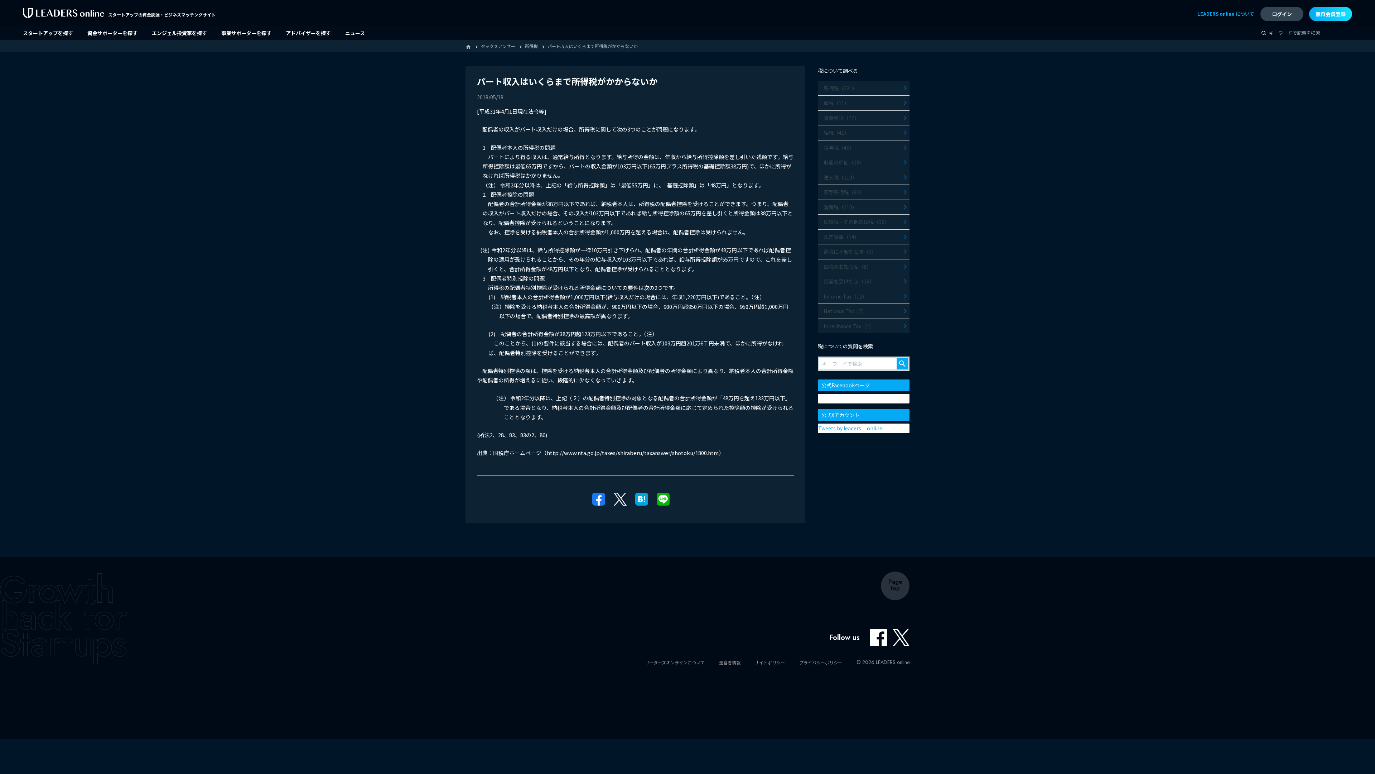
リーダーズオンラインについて (675, 662)
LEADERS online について (1225, 13)
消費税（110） (840, 207)
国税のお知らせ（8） (848, 266)
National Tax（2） (845, 311)
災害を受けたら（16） (849, 281)
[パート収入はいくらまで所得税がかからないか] (641, 498)
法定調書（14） (841, 236)
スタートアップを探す (48, 33)
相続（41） (836, 132)
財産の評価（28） (844, 162)
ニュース (355, 33)
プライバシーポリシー (820, 662)
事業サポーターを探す (246, 33)
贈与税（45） (839, 147)
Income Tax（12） (845, 296)
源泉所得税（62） (844, 192)
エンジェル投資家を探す (179, 33)
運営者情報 (729, 662)
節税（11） (836, 102)
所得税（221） (840, 88)
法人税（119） (840, 177)
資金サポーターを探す (112, 33)
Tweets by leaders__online (850, 428)
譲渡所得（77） (841, 117)
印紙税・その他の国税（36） (856, 221)
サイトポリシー (770, 662)
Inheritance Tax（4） (849, 326)
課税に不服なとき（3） (850, 251)
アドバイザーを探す (308, 33)
